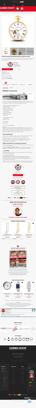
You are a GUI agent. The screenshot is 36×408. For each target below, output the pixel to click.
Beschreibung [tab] (5, 87)
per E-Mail (10, 148)
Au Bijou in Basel (22, 152)
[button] (13, 4)
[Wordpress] (14, 360)
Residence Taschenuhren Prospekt (12, 147)
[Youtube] (22, 360)
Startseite (3, 12)
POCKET (19, 171)
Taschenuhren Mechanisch (13, 12)
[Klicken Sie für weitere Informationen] (18, 312)
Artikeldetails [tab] (11, 87)
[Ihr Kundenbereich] (28, 4)
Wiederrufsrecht (18, 189)
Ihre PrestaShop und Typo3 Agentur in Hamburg (18, 401)
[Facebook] (16, 360)
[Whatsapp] (20, 360)
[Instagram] (18, 360)
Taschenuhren (7, 12)
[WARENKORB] (22, 4)
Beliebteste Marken (18, 322)
